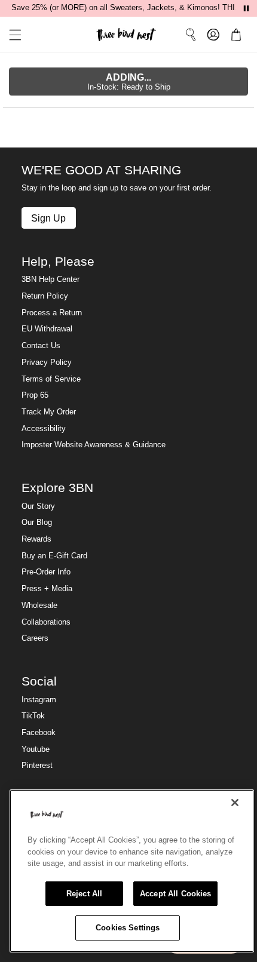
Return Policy (45, 296)
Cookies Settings (128, 927)
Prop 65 (35, 395)
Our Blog (37, 522)
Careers (35, 638)
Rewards (36, 539)
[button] (11, 35)
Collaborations (46, 622)
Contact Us (41, 346)
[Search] (190, 34)
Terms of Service (51, 379)
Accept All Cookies (175, 893)
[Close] (235, 802)
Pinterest (37, 765)
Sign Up (48, 218)
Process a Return (52, 313)
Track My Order (49, 412)
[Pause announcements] (246, 8)
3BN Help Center (50, 279)
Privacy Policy (47, 362)
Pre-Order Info (46, 572)
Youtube (36, 749)
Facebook (39, 733)
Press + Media (47, 589)
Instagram (39, 700)
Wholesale (39, 605)
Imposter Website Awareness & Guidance (94, 445)
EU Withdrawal (47, 329)
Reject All (84, 893)
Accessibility (44, 429)
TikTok (33, 716)
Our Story (38, 506)
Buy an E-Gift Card (54, 556)
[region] (132, 870)
